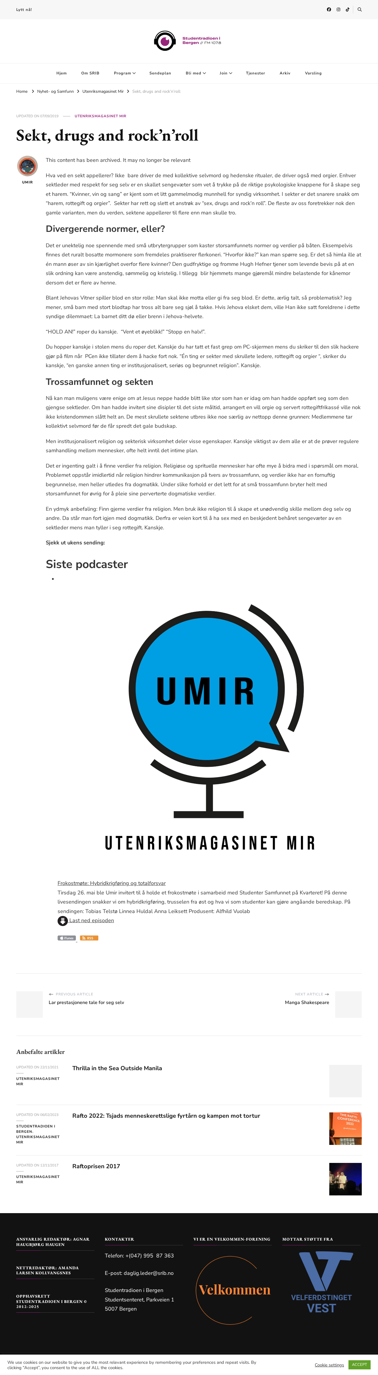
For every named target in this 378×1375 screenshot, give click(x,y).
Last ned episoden (91, 920)
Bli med (193, 73)
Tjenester (255, 73)
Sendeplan (160, 73)
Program (122, 73)
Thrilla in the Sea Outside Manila (117, 1068)
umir (27, 182)
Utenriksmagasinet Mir (100, 116)
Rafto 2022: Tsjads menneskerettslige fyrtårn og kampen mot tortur (166, 1116)
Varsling (313, 73)
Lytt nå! (24, 9)
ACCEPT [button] (359, 1364)
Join (224, 73)
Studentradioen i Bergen (35, 1129)
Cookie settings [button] (329, 1365)
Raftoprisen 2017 (96, 1166)
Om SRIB (90, 73)
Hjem (61, 73)
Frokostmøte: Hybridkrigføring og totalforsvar (112, 883)
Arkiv (285, 73)
